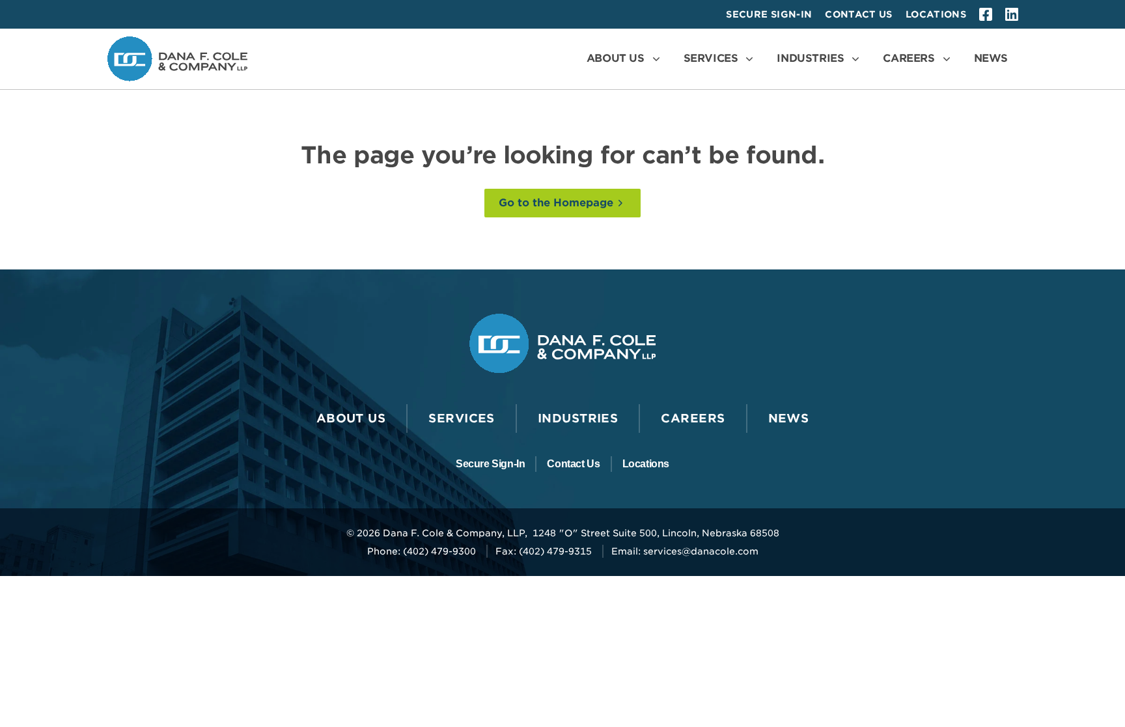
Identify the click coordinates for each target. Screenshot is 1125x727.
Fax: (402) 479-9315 (543, 551)
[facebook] (985, 14)
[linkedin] (1011, 14)
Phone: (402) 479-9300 (421, 551)
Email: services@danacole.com (684, 551)
